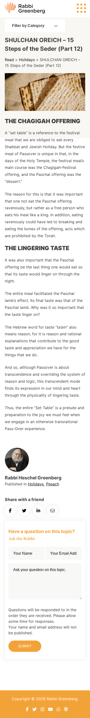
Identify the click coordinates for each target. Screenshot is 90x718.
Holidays (27, 59)
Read (9, 59)
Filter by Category (28, 26)
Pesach (52, 484)
